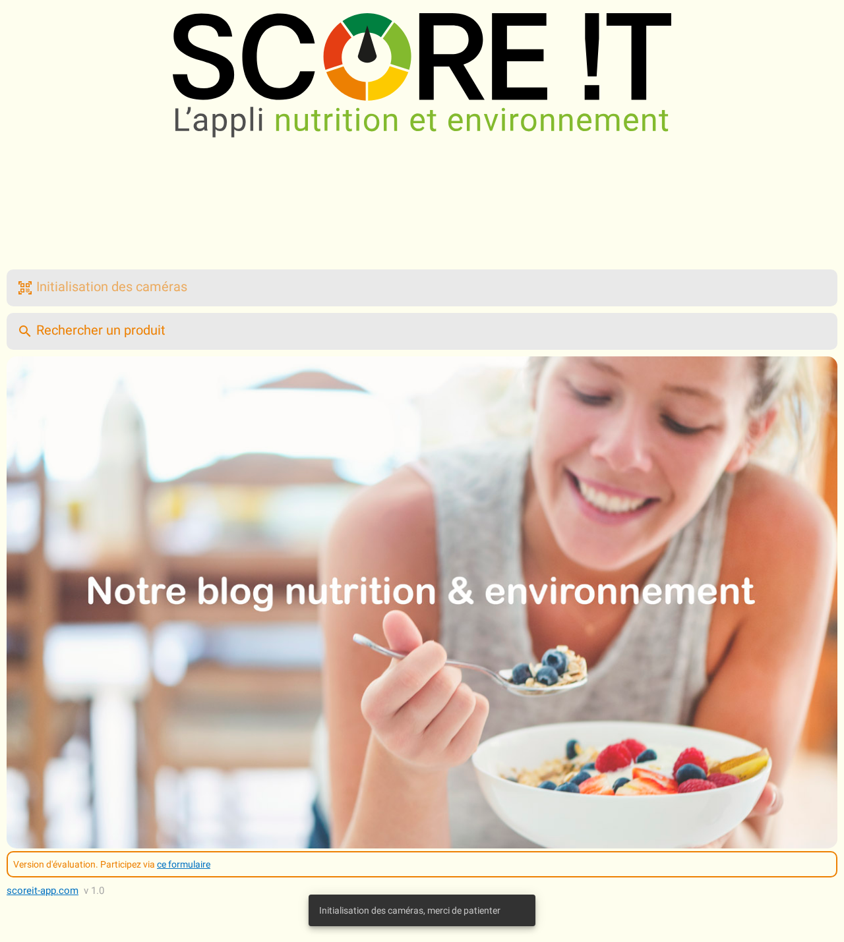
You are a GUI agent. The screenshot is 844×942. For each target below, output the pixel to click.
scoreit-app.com (42, 891)
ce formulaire (183, 864)
